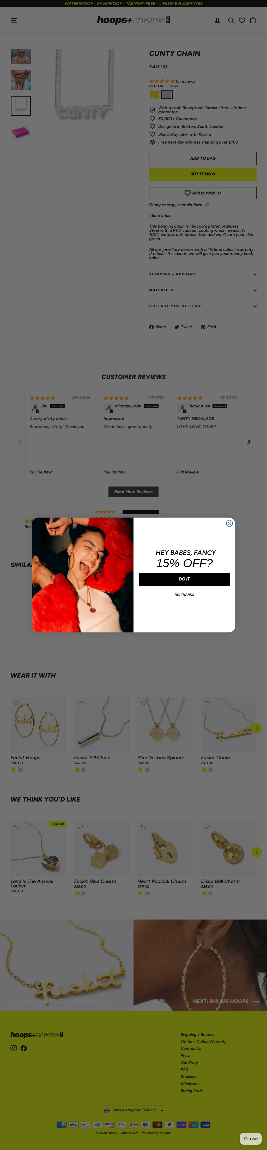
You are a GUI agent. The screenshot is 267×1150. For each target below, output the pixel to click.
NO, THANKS (184, 595)
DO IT (184, 579)
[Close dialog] (229, 523)
